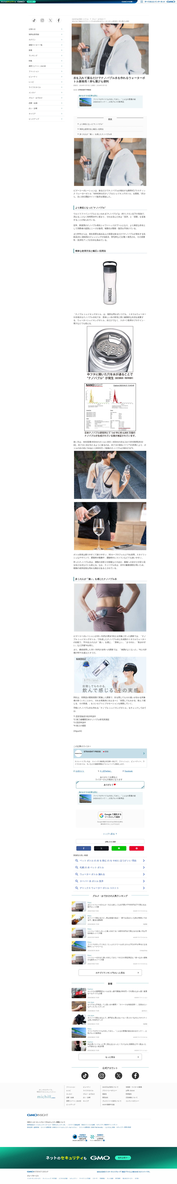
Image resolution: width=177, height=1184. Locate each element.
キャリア (32, 114)
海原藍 (145, 924)
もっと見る (110, 1057)
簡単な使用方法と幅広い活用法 (91, 129)
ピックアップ (34, 119)
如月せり (144, 1011)
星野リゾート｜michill (37, 66)
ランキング (33, 55)
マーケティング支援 (84, 1178)
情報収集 (102, 1178)
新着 (30, 50)
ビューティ (33, 77)
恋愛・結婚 (33, 103)
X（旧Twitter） (106, 771)
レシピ (31, 82)
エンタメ (32, 92)
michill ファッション (140, 997)
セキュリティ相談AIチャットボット (107, 1124)
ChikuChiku (143, 950)
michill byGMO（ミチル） (80, 19)
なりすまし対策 (110, 1127)
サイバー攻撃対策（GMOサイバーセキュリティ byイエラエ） (59, 1127)
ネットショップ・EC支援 (49, 1178)
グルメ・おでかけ (35, 98)
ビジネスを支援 (63, 1178)
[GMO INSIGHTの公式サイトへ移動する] (37, 1115)
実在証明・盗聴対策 (33, 1127)
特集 (30, 61)
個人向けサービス (127, 1178)
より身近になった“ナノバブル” (91, 124)
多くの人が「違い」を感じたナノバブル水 (96, 134)
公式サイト (80, 771)
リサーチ (95, 1178)
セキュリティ (73, 1178)
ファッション (34, 71)
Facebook (129, 771)
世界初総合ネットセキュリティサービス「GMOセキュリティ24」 (46, 1124)
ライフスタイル (35, 87)
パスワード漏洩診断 (74, 1124)
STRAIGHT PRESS (84, 90)
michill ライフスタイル (140, 911)
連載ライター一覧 (35, 45)
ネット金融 (110, 1178)
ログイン (32, 40)
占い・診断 (33, 108)
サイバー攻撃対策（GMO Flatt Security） (91, 1127)
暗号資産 (117, 1178)
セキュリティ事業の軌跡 (123, 1127)
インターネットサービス (33, 1178)
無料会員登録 (34, 34)
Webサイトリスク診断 (88, 1124)
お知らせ (32, 29)
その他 (136, 1178)
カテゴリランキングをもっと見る (110, 972)
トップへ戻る (109, 834)
